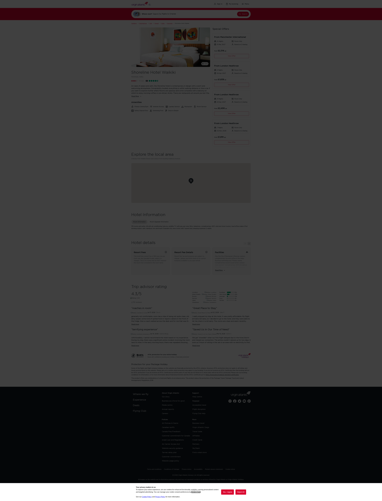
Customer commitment (171, 456)
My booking (233, 4)
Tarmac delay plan (169, 452)
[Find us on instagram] (230, 401)
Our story (165, 397)
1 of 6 (206, 63)
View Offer (231, 56)
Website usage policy (170, 461)
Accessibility (198, 469)
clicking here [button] (195, 492)
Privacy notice (186, 469)
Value (194, 300)
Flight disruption (199, 409)
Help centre (197, 397)
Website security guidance (172, 448)
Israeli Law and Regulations (173, 440)
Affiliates (196, 436)
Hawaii (157, 23)
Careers (165, 413)
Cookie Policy (147, 497)
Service (194, 298)
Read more (135, 324)
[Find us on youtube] (244, 401)
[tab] (139, 222)
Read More (135, 96)
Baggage (195, 401)
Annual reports (168, 409)
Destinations (143, 23)
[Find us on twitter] (239, 401)
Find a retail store (199, 452)
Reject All (240, 492)
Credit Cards (197, 440)
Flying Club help (198, 413)
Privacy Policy (160, 497)
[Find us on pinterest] (249, 401)
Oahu (163, 23)
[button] (191, 180)
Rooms (194, 296)
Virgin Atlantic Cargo (200, 427)
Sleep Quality (196, 294)
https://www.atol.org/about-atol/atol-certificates (222, 375)
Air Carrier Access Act (171, 444)
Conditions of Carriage (171, 469)
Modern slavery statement (214, 469)
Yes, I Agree (227, 492)
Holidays (134, 23)
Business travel (198, 423)
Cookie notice (230, 469)
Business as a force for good (173, 401)
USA (150, 23)
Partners (195, 444)
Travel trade (197, 431)
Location (195, 292)
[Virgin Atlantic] (150, 4)
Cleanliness (195, 302)
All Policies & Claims (170, 423)
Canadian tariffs (168, 427)
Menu (247, 4)
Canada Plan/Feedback (171, 431)
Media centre (167, 405)
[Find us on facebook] (234, 401)
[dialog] (191, 492)
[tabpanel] (191, 227)
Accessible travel (199, 405)
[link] (145, 394)
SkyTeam (196, 448)
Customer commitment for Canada (176, 436)
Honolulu (169, 23)
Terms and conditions (154, 469)
